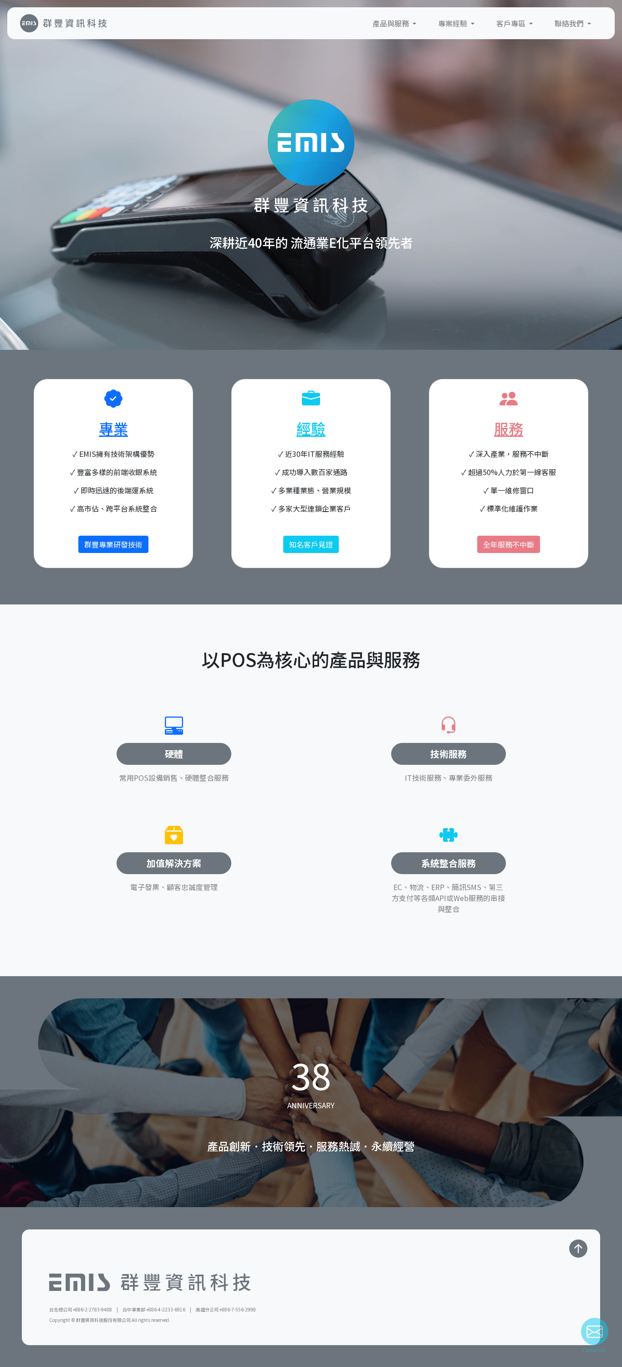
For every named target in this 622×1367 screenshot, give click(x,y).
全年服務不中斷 (508, 544)
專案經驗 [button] (453, 23)
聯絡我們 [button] (570, 23)
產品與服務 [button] (391, 23)
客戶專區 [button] (511, 23)
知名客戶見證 (311, 544)
